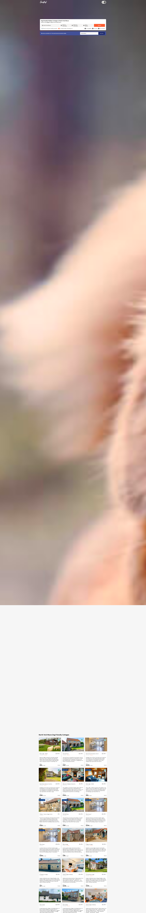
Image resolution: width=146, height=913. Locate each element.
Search (99, 25)
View (58, 765)
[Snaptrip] (43, 2)
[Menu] (104, 2)
